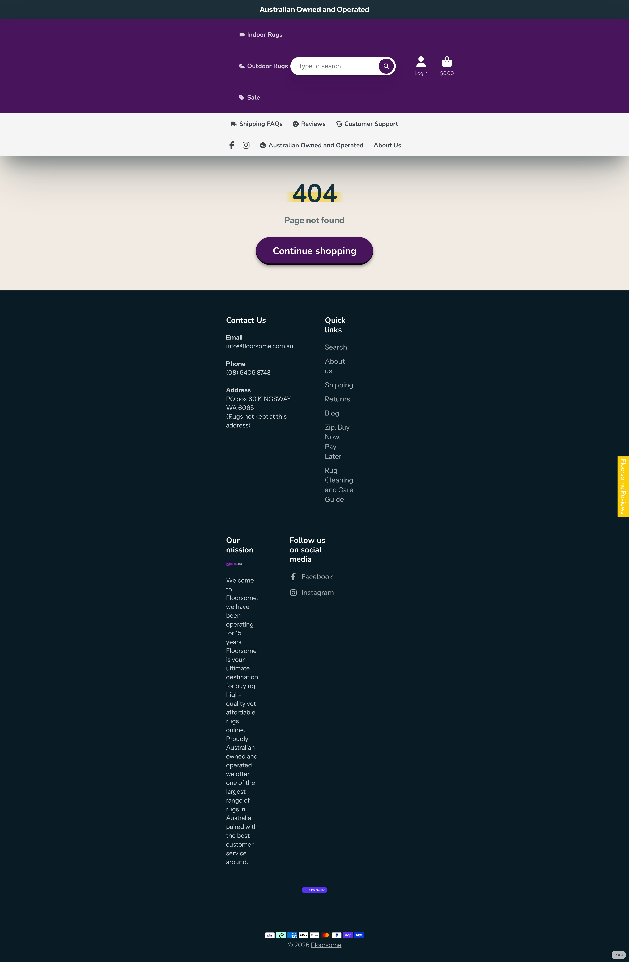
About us (335, 366)
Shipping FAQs (261, 124)
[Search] (386, 66)
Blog (332, 413)
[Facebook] (232, 145)
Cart (447, 66)
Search (336, 347)
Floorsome (326, 945)
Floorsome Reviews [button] (623, 486)
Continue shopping (314, 251)
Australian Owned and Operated (315, 145)
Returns (337, 399)
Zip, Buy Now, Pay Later (337, 441)
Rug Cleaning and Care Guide (339, 485)
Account (421, 66)
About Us (387, 145)
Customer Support (371, 124)
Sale (253, 97)
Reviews (313, 124)
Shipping (339, 385)
